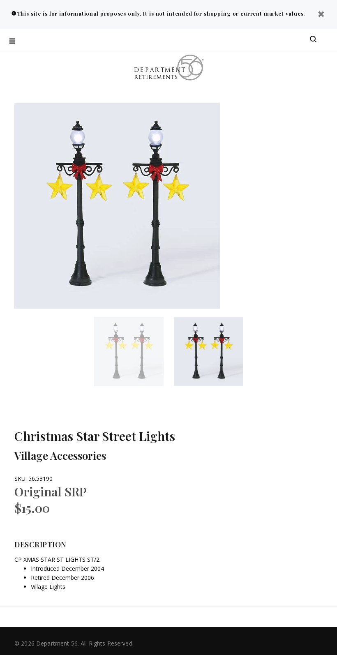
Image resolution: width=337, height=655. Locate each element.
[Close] (321, 15)
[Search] (313, 39)
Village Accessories (60, 455)
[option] (134, 351)
